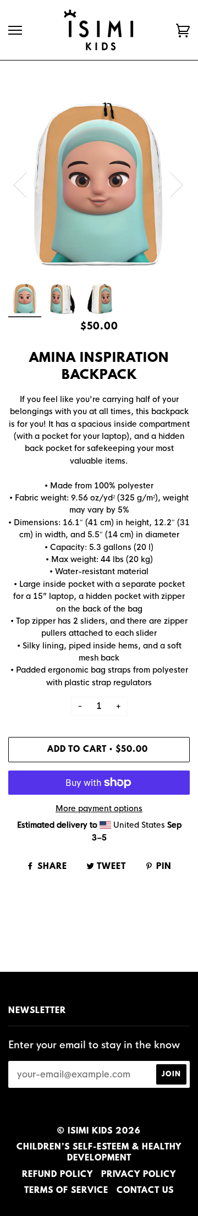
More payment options (99, 808)
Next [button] (170, 184)
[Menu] (15, 30)
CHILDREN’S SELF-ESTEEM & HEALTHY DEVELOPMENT (99, 1152)
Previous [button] (27, 184)
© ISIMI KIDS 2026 (99, 1131)
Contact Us (145, 1191)
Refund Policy (57, 1175)
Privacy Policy (138, 1175)
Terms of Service (66, 1191)
